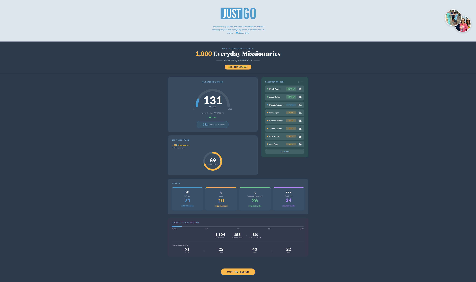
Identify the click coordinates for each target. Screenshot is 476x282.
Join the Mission (238, 67)
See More (285, 151)
